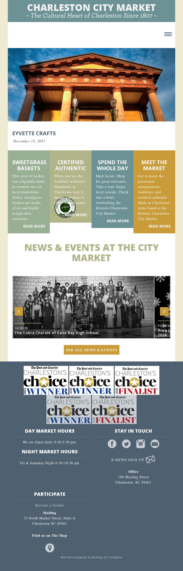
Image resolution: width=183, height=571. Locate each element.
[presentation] (19, 311)
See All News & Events (91, 349)
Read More (34, 226)
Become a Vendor (49, 505)
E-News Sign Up (128, 459)
